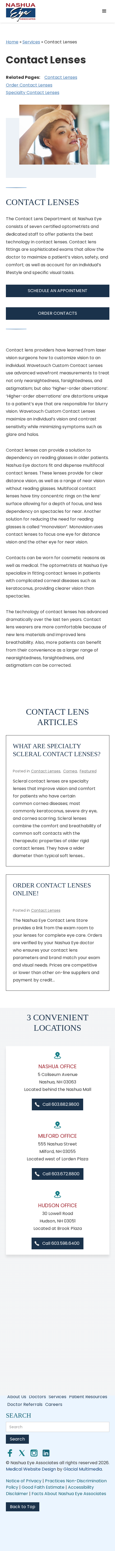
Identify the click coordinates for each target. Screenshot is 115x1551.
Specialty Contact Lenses (32, 92)
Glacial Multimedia (82, 1469)
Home (12, 42)
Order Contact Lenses (29, 85)
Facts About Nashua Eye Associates (69, 1494)
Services (31, 42)
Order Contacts (57, 313)
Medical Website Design (31, 1469)
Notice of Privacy (23, 1481)
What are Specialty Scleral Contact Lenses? (57, 750)
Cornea (70, 771)
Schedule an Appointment (57, 291)
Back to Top (22, 1507)
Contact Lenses (60, 77)
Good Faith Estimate (44, 1487)
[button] (105, 11)
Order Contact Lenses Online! (52, 889)
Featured (88, 771)
